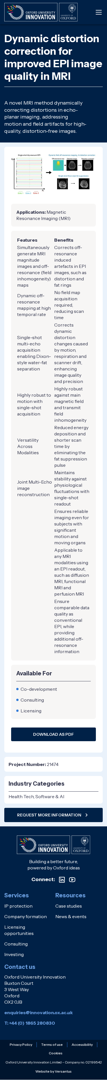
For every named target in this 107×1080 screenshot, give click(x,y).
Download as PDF (53, 734)
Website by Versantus (53, 1071)
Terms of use (52, 1044)
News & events (70, 916)
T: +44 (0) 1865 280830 (29, 1023)
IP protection (18, 906)
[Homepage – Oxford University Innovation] (41, 12)
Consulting (16, 944)
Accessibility (82, 1044)
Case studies (68, 906)
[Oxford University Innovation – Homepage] (53, 845)
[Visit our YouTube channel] (72, 879)
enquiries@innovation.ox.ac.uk (38, 1012)
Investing (14, 954)
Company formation (25, 916)
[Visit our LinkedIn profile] (61, 879)
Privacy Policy (21, 1044)
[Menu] (99, 12)
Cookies (55, 1053)
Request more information (49, 815)
